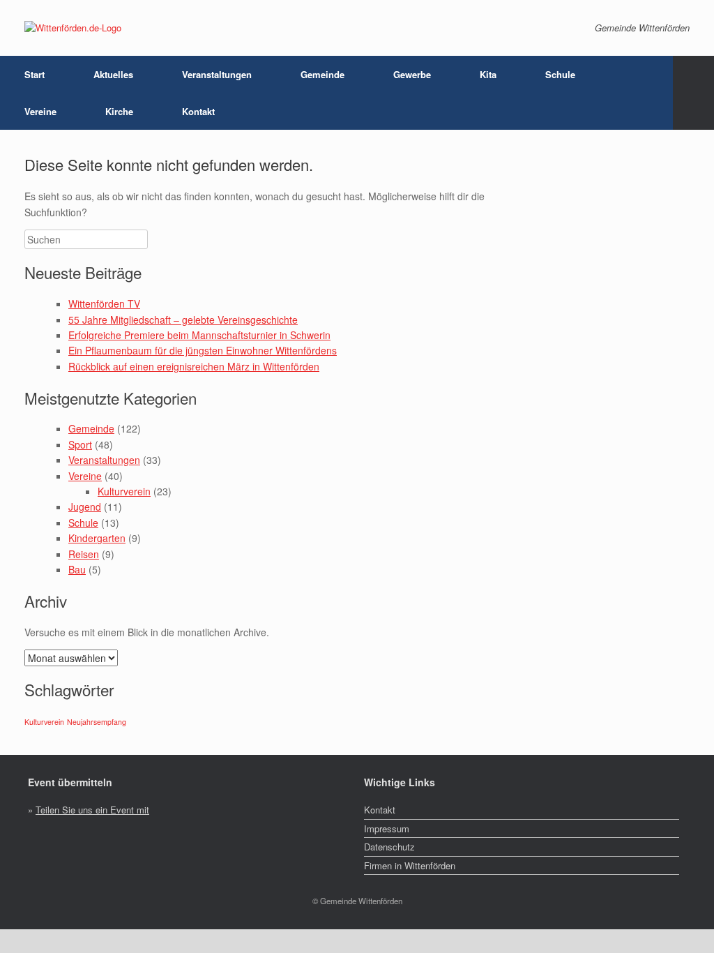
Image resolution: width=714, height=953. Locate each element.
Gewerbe (412, 74)
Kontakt (198, 111)
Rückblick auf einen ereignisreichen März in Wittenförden (193, 366)
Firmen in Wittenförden (409, 865)
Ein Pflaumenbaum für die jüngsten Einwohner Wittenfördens (202, 350)
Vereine (85, 476)
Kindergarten (97, 538)
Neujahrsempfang (96, 721)
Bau (77, 569)
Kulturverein (124, 491)
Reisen (83, 554)
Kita (488, 74)
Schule (83, 523)
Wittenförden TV (104, 303)
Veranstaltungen (217, 74)
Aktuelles (113, 74)
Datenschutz (389, 846)
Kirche (119, 111)
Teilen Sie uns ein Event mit (92, 809)
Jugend (84, 506)
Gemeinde (91, 428)
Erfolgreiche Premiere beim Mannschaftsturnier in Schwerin (199, 335)
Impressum (386, 828)
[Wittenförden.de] (72, 28)
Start (34, 74)
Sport (80, 444)
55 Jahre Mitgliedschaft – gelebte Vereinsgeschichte (183, 320)
